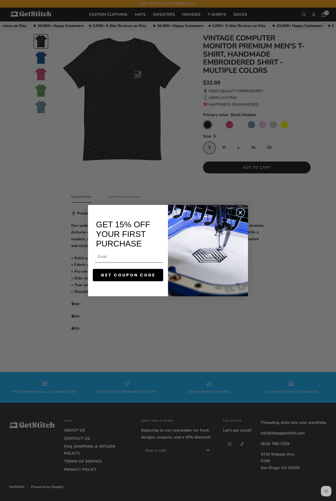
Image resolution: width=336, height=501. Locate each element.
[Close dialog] (240, 213)
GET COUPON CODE (128, 275)
